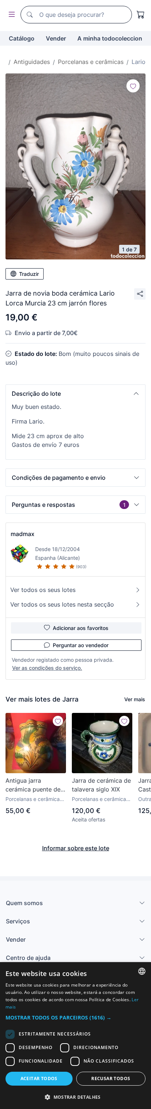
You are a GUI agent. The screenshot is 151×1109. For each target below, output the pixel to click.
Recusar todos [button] (110, 1078)
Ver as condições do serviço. (47, 668)
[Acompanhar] (133, 85)
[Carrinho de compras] (140, 14)
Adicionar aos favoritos (80, 628)
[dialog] (75, 1035)
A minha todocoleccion (109, 38)
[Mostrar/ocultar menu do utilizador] (10, 15)
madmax (22, 534)
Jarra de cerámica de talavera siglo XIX (101, 785)
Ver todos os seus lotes (43, 589)
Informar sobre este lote (75, 848)
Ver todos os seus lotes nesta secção (62, 604)
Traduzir (29, 274)
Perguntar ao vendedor (80, 645)
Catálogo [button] (21, 38)
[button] (75, 393)
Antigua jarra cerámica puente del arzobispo (33, 785)
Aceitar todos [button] (39, 1078)
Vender (56, 38)
